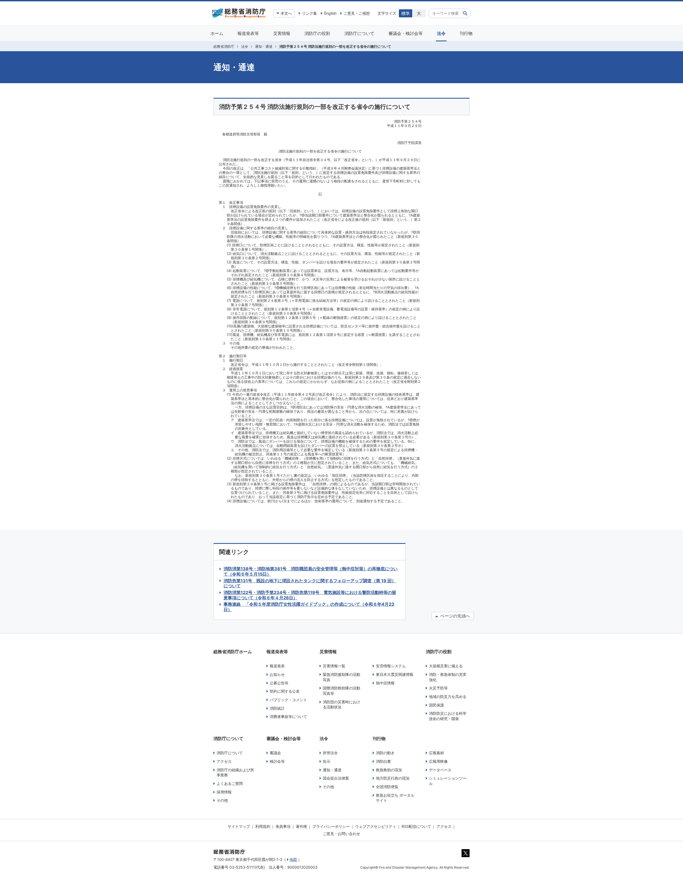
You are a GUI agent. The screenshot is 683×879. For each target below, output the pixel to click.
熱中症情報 (385, 683)
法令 (441, 33)
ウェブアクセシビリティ (375, 826)
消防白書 (383, 761)
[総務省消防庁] (238, 16)
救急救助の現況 (389, 770)
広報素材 (436, 752)
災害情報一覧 (334, 666)
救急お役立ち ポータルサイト (395, 798)
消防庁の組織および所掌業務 (235, 772)
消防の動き (385, 752)
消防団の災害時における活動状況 (341, 704)
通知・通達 (263, 46)
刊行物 (466, 33)
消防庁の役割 (317, 33)
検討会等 (277, 761)
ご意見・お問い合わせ (341, 833)
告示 (326, 761)
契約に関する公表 (285, 691)
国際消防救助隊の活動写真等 (341, 691)
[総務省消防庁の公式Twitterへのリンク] (466, 856)
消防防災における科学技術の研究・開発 (447, 716)
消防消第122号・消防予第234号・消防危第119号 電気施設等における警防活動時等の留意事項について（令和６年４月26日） (310, 595)
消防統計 (277, 708)
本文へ (286, 13)
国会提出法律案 (336, 778)
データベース (440, 770)
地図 (293, 859)
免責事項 (283, 826)
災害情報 (281, 33)
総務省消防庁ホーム (232, 651)
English (330, 13)
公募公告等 (279, 683)
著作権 (301, 826)
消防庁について (359, 33)
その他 (222, 800)
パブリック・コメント (288, 699)
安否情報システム (391, 666)
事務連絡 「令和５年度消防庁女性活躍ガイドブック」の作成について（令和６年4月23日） (309, 606)
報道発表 (277, 666)
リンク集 (309, 13)
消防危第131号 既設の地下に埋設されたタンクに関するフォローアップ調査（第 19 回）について (310, 583)
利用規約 (262, 826)
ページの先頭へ (454, 616)
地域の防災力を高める (447, 696)
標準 (405, 13)
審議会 (275, 752)
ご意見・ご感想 (357, 13)
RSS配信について (416, 826)
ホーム (217, 33)
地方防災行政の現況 (393, 778)
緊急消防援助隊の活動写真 (341, 677)
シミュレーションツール (447, 781)
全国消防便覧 (387, 786)
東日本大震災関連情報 (394, 674)
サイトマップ (239, 826)
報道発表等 (248, 33)
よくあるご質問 (230, 783)
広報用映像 (438, 761)
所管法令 (330, 752)
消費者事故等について (288, 716)
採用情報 (224, 792)
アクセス (224, 761)
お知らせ (277, 674)
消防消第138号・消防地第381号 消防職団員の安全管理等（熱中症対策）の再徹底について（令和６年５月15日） (311, 571)
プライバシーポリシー (331, 826)
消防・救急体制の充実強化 (447, 677)
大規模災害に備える (446, 666)
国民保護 (436, 705)
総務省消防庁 (223, 46)
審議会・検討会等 (405, 33)
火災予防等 (438, 688)
